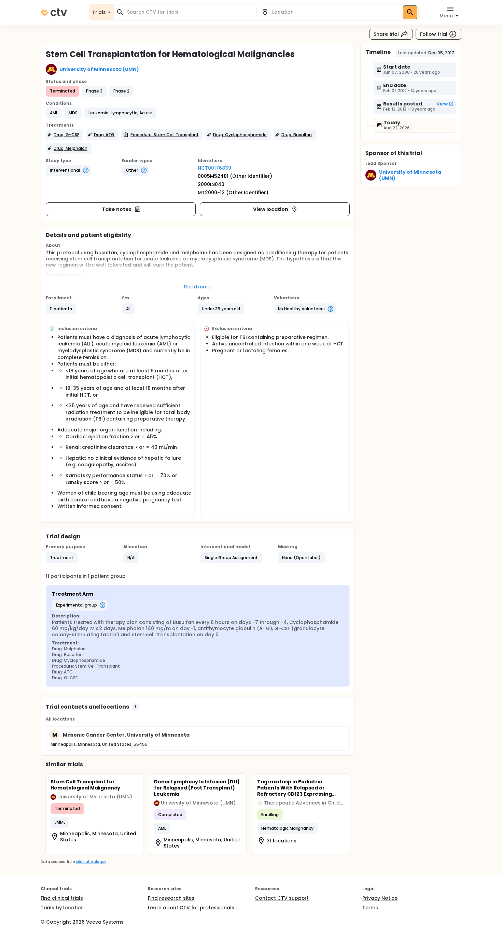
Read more (198, 287)
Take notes (116, 209)
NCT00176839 (214, 168)
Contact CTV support (282, 898)
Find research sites (171, 898)
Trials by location (62, 908)
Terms (370, 908)
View (442, 104)
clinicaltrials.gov (91, 861)
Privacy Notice (380, 898)
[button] (54, 113)
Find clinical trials (62, 898)
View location (270, 209)
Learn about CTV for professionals (191, 908)
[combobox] (189, 12)
